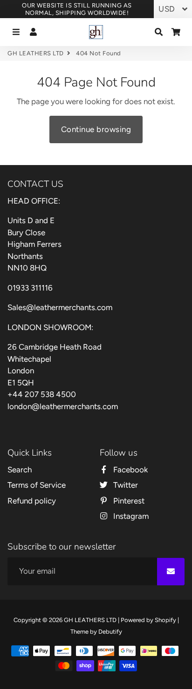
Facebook (129, 469)
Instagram (130, 516)
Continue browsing (96, 129)
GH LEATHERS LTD (35, 53)
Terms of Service (36, 485)
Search (19, 469)
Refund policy (31, 500)
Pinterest (127, 500)
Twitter (124, 485)
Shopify (165, 619)
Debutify (110, 631)
